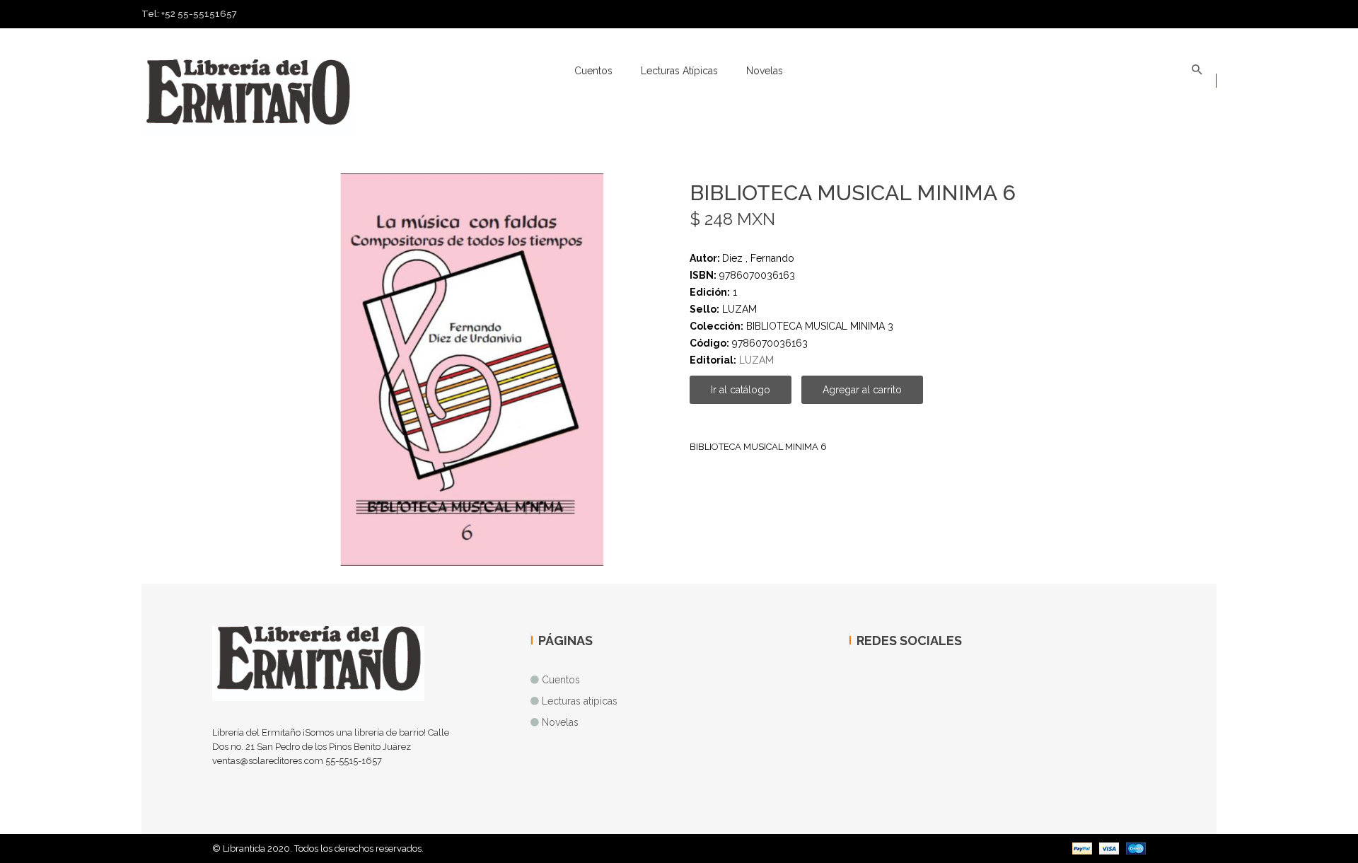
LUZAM (756, 360)
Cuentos (593, 70)
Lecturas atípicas (679, 70)
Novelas (764, 70)
